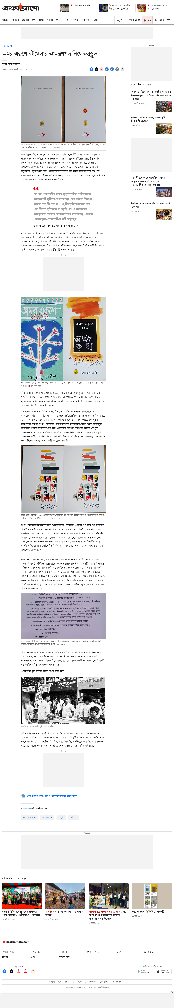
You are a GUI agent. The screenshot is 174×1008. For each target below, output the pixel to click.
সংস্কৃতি (61, 817)
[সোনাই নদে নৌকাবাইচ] (64, 8)
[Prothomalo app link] (143, 971)
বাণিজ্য (41, 20)
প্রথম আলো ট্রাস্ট (93, 952)
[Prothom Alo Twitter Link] (12, 971)
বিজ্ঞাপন (68, 982)
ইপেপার (5, 957)
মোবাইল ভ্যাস (64, 957)
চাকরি (75, 20)
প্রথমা (32, 957)
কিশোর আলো (35, 952)
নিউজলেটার (116, 982)
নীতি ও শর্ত (92, 982)
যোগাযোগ (104, 982)
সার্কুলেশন (79, 982)
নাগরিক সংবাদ (8, 952)
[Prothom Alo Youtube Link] (26, 971)
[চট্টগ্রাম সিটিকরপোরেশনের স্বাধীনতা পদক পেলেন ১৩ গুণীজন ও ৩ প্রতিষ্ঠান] (22, 896)
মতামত (50, 20)
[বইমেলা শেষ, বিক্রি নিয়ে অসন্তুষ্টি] (152, 896)
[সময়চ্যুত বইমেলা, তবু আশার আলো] (65, 896)
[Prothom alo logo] (15, 942)
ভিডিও (96, 20)
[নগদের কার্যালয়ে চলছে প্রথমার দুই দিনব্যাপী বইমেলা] (164, 128)
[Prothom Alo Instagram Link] (19, 971)
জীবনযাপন (85, 20)
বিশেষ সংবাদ (47, 817)
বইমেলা (74, 817)
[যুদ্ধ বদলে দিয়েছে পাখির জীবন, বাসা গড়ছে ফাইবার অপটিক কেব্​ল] (103, 8)
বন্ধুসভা (118, 952)
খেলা (58, 20)
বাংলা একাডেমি (29, 817)
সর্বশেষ (5, 20)
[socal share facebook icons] (91, 70)
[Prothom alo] (20, 8)
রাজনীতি (25, 20)
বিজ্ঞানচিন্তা (63, 952)
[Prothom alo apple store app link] (163, 971)
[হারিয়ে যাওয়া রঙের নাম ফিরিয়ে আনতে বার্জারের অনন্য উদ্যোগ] (109, 896)
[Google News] (32, 972)
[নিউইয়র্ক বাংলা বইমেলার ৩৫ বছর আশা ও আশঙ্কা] (164, 214)
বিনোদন (67, 20)
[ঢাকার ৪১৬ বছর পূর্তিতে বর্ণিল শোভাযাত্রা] (141, 8)
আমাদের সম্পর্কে (55, 982)
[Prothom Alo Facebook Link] (5, 971)
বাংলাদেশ (15, 20)
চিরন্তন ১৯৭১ (149, 952)
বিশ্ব (33, 20)
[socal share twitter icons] (97, 70)
